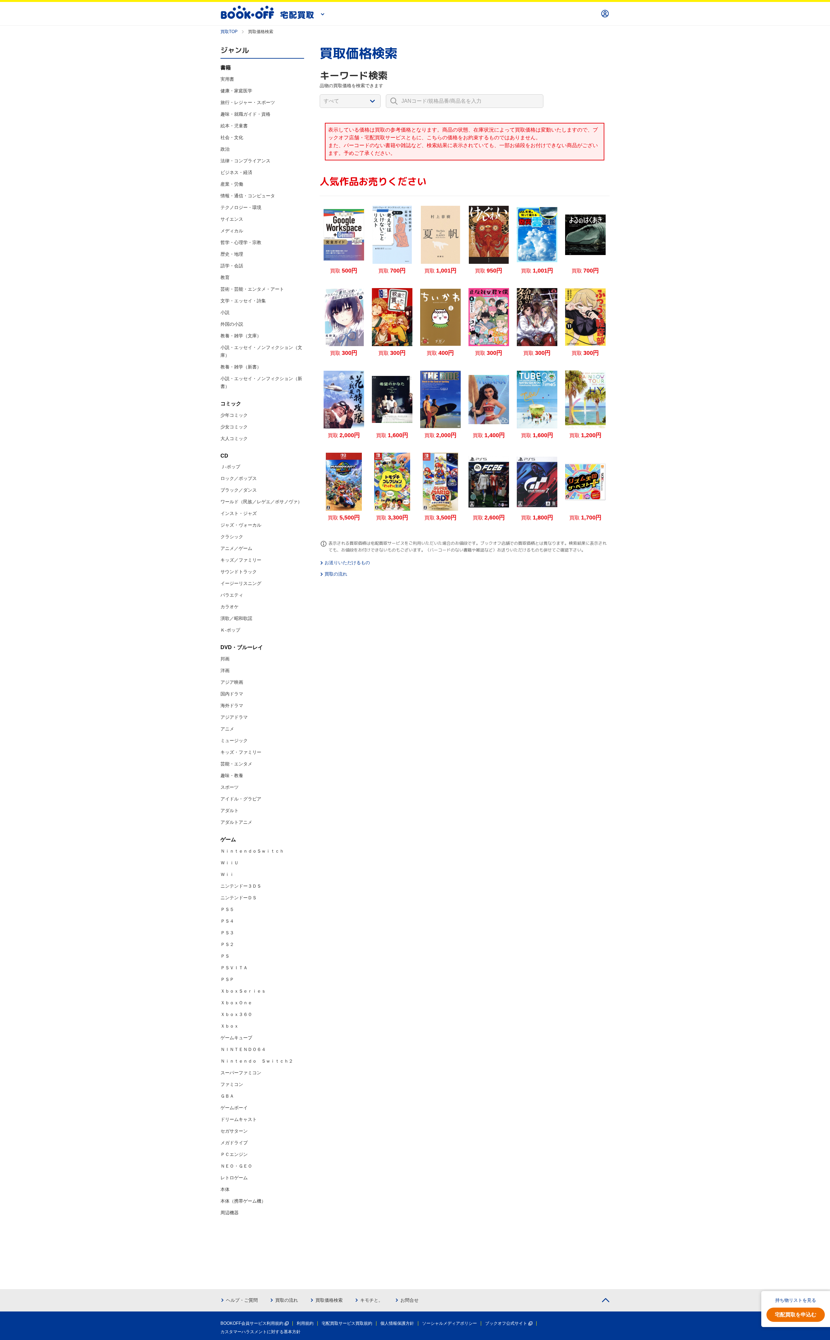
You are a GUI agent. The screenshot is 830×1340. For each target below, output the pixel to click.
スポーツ (229, 787)
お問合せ (409, 1300)
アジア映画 (231, 682)
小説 (225, 312)
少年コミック (234, 415)
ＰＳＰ (227, 979)
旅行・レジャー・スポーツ (247, 102)
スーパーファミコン (240, 1072)
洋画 (225, 670)
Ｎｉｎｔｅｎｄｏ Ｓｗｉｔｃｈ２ (256, 1061)
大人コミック (234, 438)
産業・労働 (231, 184)
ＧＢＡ (227, 1096)
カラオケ (229, 606)
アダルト (229, 810)
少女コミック (234, 426)
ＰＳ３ (227, 932)
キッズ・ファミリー (240, 752)
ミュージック (234, 740)
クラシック (231, 536)
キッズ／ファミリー (240, 560)
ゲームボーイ (234, 1107)
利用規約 (305, 1323)
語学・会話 (231, 265)
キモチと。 (371, 1300)
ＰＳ (225, 956)
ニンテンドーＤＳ (238, 897)
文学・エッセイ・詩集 (243, 300)
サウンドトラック (238, 571)
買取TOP (229, 31)
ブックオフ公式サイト (506, 1323)
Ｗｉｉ (227, 874)
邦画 (225, 658)
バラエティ (231, 595)
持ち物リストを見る (795, 1300)
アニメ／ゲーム (236, 548)
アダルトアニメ (236, 822)
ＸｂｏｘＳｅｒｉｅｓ (243, 991)
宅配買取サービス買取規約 (347, 1323)
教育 (225, 277)
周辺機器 (229, 1212)
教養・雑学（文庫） (240, 335)
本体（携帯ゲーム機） (243, 1201)
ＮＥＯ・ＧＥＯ (236, 1166)
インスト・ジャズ (238, 513)
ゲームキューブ (236, 1037)
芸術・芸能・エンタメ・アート (252, 289)
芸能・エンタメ (236, 763)
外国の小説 (231, 324)
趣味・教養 (231, 775)
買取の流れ (336, 574)
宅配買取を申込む (795, 1314)
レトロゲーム (234, 1177)
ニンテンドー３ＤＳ (240, 886)
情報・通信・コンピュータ (247, 195)
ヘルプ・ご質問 (242, 1300)
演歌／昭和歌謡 (236, 618)
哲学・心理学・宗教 (240, 242)
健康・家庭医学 (236, 90)
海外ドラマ (231, 705)
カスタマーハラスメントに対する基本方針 (260, 1331)
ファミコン (231, 1084)
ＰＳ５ (227, 909)
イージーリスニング (240, 583)
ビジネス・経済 (236, 172)
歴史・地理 (231, 254)
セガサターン (234, 1131)
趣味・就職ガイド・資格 (245, 114)
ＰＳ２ (227, 944)
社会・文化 (231, 137)
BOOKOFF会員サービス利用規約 (251, 1323)
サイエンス (231, 219)
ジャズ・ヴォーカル (240, 525)
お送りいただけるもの (347, 562)
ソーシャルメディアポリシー (449, 1323)
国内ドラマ (231, 693)
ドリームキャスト (238, 1119)
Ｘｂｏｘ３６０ (236, 1014)
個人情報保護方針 (397, 1323)
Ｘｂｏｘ (229, 1026)
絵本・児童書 (234, 125)
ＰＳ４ (227, 921)
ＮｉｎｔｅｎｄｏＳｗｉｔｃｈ (252, 851)
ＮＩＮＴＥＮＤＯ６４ (243, 1049)
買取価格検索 (329, 1300)
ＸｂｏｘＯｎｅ (236, 1002)
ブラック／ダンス (238, 490)
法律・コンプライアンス (245, 160)
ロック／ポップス (238, 478)
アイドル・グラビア (240, 798)
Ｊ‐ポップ (230, 466)
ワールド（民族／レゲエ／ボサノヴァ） (261, 501)
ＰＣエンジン (234, 1154)
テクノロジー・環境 (240, 207)
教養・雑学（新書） (240, 366)
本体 (225, 1189)
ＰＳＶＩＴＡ (234, 967)
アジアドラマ (234, 717)
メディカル (231, 230)
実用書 (227, 79)
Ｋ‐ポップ (230, 630)
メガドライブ (234, 1142)
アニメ (227, 728)
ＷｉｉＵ (229, 862)
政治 (225, 149)
